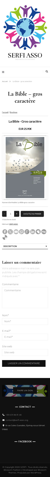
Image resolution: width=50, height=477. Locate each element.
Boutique (13, 112)
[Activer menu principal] (4, 72)
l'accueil (5, 112)
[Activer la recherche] (47, 71)
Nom (5, 315)
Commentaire (10, 284)
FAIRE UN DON (25, 390)
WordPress (35, 472)
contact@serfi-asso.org (17, 420)
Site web (7, 346)
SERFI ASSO (25, 55)
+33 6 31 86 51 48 (14, 415)
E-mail (6, 331)
